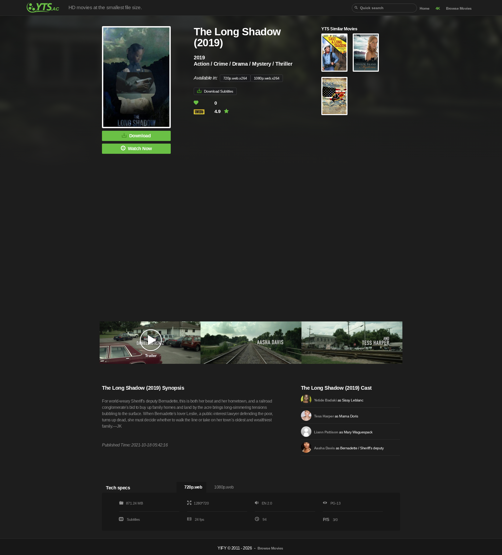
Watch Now (140, 148)
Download (140, 135)
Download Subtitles (218, 91)
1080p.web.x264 (266, 78)
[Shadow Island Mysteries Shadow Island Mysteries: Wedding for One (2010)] (366, 52)
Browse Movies (459, 8)
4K (438, 8)
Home (424, 8)
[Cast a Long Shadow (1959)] (334, 52)
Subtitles (133, 519)
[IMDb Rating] (203, 112)
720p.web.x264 (235, 78)
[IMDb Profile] (306, 399)
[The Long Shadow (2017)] (334, 96)
